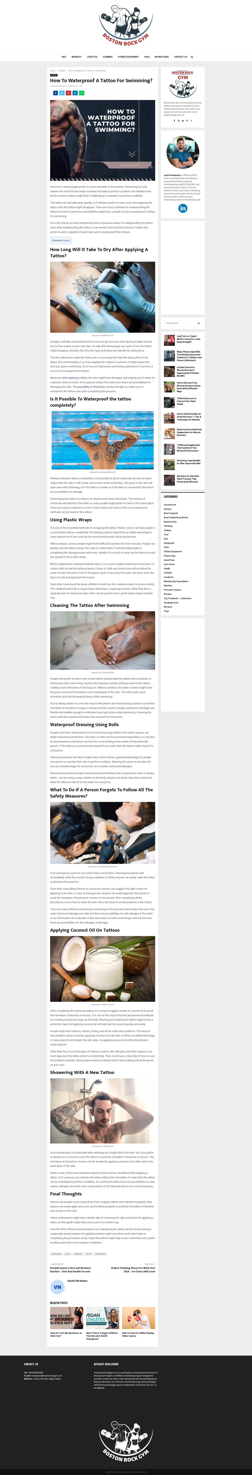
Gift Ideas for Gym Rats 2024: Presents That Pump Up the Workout (188, 479)
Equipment (169, 543)
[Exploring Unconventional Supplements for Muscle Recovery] (169, 434)
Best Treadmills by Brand (176, 517)
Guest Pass (169, 560)
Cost (166, 534)
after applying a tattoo (74, 377)
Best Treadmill (171, 513)
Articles (167, 509)
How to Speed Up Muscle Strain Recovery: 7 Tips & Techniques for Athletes (189, 417)
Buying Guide (162, 57)
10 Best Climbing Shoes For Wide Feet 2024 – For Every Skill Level (133, 1270)
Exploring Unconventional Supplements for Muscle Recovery (189, 432)
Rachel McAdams (59, 86)
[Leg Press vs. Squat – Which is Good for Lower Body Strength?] (169, 341)
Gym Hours (169, 564)
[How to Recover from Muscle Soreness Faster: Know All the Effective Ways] (169, 387)
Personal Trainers (172, 590)
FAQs (166, 547)
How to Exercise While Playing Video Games (138, 1334)
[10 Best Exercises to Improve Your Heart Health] (169, 403)
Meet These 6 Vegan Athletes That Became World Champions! (102, 1336)
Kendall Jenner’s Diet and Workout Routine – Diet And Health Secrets (70, 1270)
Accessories (170, 505)
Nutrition (168, 585)
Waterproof (100, 1254)
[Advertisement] (183, 268)
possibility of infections (91, 386)
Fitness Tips (169, 556)
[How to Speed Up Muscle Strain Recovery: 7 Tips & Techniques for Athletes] (169, 418)
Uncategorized (171, 602)
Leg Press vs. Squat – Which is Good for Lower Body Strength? (189, 339)
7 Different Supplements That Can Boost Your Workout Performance (188, 448)
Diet (64, 57)
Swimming (78, 1254)
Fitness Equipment (128, 57)
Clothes (167, 530)
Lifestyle (92, 57)
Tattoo (89, 1254)
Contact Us (180, 57)
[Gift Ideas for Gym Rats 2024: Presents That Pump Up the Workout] (169, 481)
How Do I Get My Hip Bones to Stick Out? (66, 1334)
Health (167, 568)
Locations (168, 577)
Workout (77, 57)
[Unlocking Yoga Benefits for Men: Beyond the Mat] (169, 465)
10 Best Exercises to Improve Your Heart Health (186, 401)
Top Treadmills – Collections (177, 598)
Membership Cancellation (176, 581)
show (66, 240)
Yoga (146, 57)
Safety (68, 1254)
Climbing (108, 57)
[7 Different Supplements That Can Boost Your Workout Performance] (169, 450)
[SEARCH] (199, 323)
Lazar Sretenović (172, 175)
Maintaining (56, 1254)
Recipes (168, 594)
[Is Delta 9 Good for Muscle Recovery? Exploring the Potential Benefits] (169, 372)
